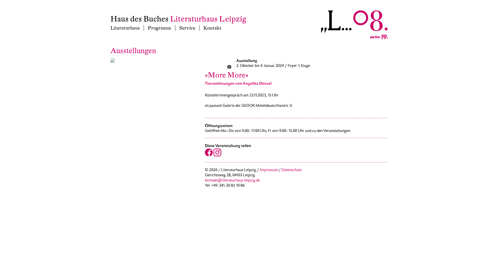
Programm (159, 28)
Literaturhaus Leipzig (208, 19)
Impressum (269, 170)
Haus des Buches (139, 19)
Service (187, 28)
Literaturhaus (125, 28)
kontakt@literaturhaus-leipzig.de (232, 181)
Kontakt (212, 28)
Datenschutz (291, 170)
